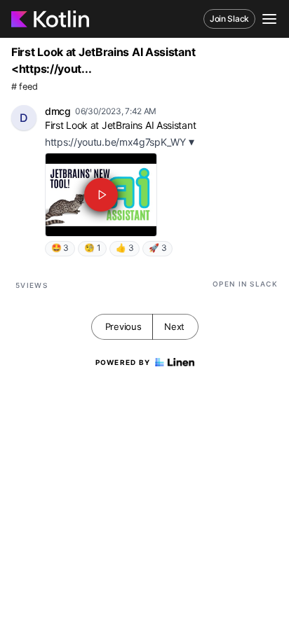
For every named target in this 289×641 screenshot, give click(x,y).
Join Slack (229, 18)
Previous (123, 326)
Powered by (123, 362)
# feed (24, 86)
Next (174, 326)
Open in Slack (245, 284)
